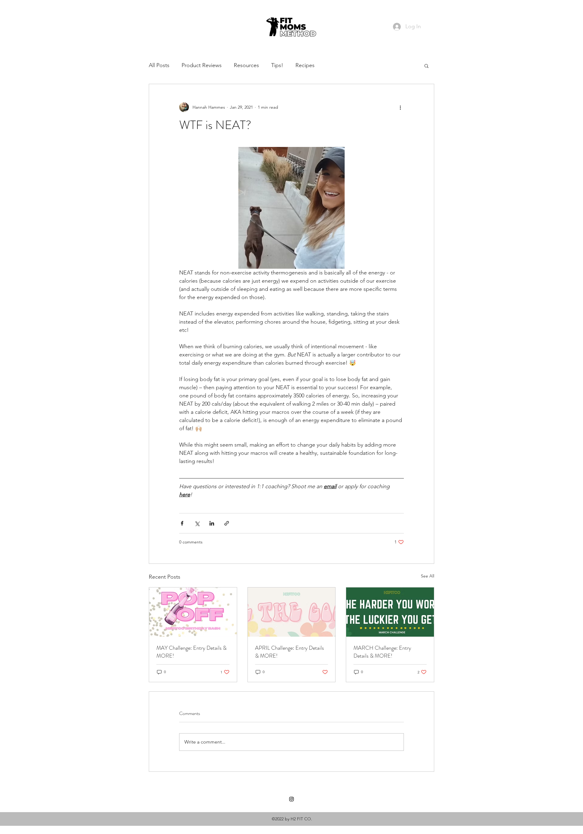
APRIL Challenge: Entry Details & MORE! (289, 652)
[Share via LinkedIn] (212, 523)
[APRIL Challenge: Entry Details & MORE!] (292, 612)
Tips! (277, 65)
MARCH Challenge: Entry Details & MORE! (382, 652)
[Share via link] (227, 523)
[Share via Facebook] (182, 523)
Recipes (305, 65)
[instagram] (291, 799)
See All (427, 576)
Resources (246, 65)
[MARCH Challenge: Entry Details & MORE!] (390, 612)
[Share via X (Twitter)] (197, 523)
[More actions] (400, 107)
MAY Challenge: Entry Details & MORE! (191, 652)
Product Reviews (202, 65)
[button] (426, 65)
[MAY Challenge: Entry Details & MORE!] (193, 612)
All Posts (159, 65)
